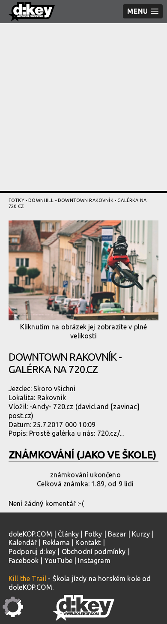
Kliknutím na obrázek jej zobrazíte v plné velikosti (83, 331)
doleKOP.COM (30, 534)
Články (68, 534)
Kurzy (141, 534)
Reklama (56, 542)
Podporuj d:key (32, 551)
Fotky (16, 200)
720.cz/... (110, 433)
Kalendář (23, 542)
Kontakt (88, 542)
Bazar (117, 534)
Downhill (41, 200)
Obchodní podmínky (94, 551)
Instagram (94, 560)
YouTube (58, 560)
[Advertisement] (83, 107)
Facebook (24, 560)
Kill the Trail (27, 578)
